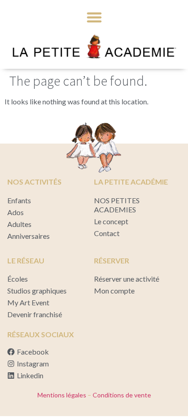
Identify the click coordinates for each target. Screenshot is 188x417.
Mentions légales (61, 395)
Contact (107, 233)
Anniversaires (28, 236)
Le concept (111, 221)
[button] (93, 17)
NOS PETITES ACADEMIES (117, 205)
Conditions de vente (121, 395)
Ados (15, 212)
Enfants (19, 200)
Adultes (19, 224)
